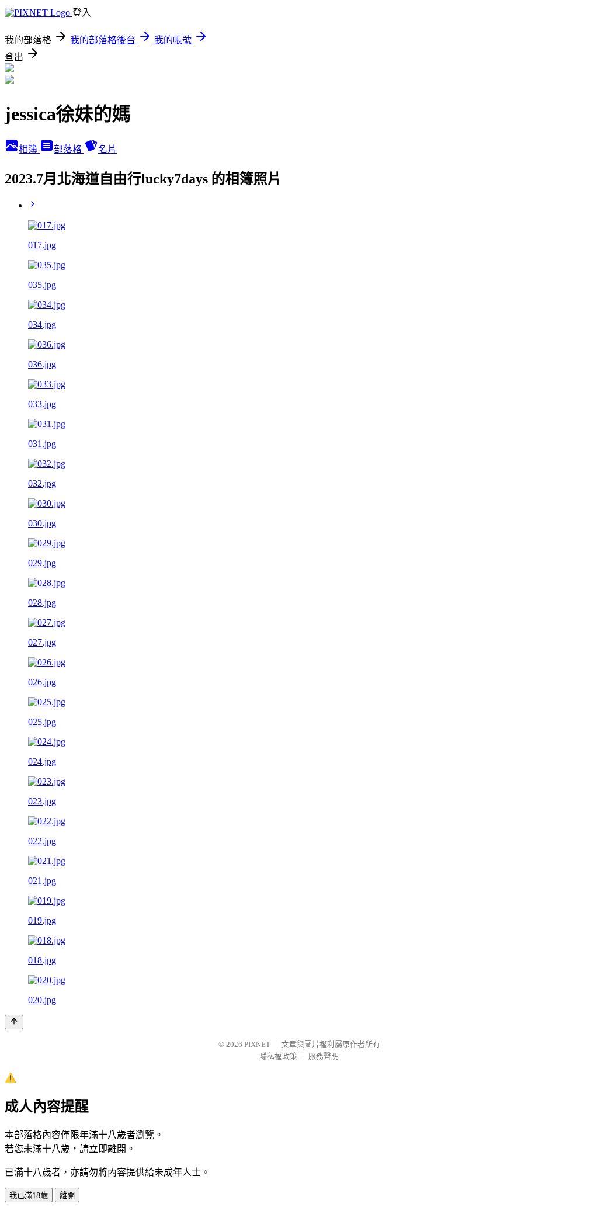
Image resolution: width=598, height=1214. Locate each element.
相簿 (29, 149)
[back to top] (14, 1022)
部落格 (69, 149)
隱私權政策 (278, 1056)
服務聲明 (323, 1056)
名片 (107, 149)
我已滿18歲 (28, 1195)
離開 (67, 1195)
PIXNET (257, 1044)
